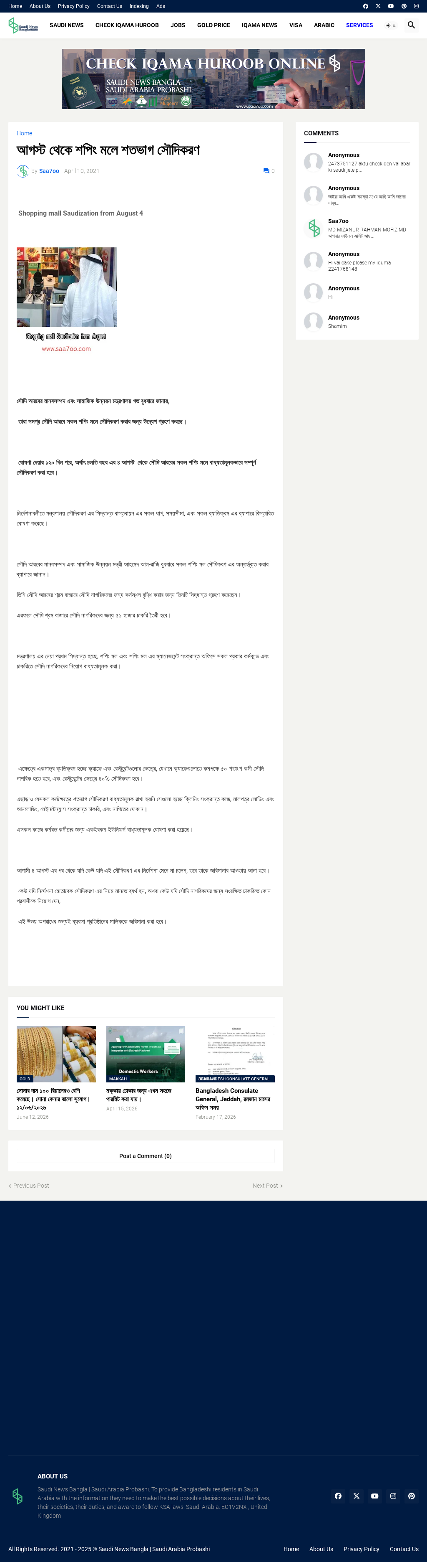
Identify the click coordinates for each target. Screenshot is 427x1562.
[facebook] (365, 6)
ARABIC (324, 25)
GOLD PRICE (213, 25)
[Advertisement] (72, 1269)
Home (15, 6)
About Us (40, 6)
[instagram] (416, 6)
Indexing (139, 6)
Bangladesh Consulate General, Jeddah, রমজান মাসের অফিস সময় (233, 1099)
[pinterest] (404, 6)
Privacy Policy (74, 6)
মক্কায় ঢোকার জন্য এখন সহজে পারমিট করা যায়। (138, 1095)
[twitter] (378, 6)
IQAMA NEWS (260, 25)
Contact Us (109, 6)
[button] (391, 25)
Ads (160, 6)
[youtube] (391, 6)
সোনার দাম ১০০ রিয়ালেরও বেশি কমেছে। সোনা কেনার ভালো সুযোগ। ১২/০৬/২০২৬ (53, 1099)
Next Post (265, 1185)
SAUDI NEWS (67, 25)
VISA (295, 25)
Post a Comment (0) (145, 1156)
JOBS (178, 25)
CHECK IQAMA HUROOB (127, 25)
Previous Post (31, 1185)
